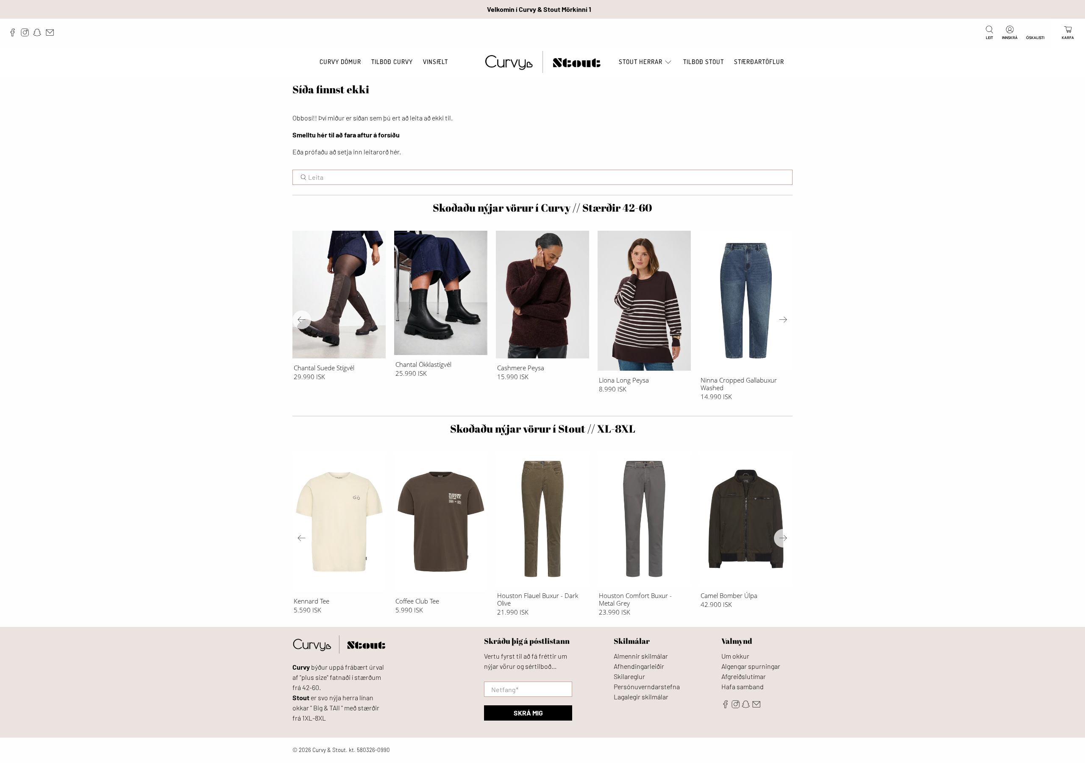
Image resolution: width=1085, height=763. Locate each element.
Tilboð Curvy (392, 62)
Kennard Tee (311, 601)
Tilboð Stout (703, 62)
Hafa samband (742, 686)
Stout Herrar (640, 62)
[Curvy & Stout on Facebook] (14, 34)
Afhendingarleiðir (639, 666)
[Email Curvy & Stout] (52, 34)
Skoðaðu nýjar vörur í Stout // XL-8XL (542, 429)
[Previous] (301, 319)
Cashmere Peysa (520, 367)
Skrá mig (528, 713)
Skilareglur (629, 676)
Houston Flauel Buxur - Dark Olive (537, 599)
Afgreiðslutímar (743, 676)
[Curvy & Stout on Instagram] (27, 34)
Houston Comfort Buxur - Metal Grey (635, 599)
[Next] (783, 319)
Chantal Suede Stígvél (324, 367)
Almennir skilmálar (641, 656)
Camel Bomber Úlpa (729, 595)
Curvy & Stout (329, 749)
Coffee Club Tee (417, 601)
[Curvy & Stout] (542, 62)
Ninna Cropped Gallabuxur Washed (739, 383)
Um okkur (735, 656)
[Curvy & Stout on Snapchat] (39, 34)
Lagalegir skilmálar (641, 697)
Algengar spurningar (750, 666)
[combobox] (542, 177)
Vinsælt (435, 62)
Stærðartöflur (759, 62)
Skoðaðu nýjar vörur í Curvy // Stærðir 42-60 (542, 208)
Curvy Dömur (340, 62)
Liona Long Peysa (624, 380)
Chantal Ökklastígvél (423, 364)
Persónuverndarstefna (647, 686)
